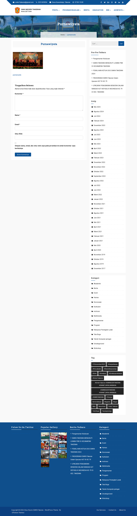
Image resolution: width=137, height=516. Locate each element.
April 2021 (97, 227)
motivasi (97, 311)
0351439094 (42, 2)
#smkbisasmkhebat (115, 373)
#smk (94, 373)
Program (97, 325)
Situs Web (18, 134)
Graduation (97, 10)
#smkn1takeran (98, 378)
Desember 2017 (99, 268)
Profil (55, 10)
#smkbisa (102, 373)
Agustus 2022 (99, 181)
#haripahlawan (113, 364)
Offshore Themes (18, 513)
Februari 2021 (99, 236)
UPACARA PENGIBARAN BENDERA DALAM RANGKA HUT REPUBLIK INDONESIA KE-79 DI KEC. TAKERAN (107, 89)
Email (17, 124)
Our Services (101, 510)
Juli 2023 (97, 135)
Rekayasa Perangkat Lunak (103, 330)
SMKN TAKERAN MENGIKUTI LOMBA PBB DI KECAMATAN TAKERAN (81, 441)
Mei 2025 (97, 107)
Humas (96, 297)
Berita (86, 10)
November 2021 (99, 204)
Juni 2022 (97, 190)
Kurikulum (97, 307)
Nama (17, 115)
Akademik (97, 284)
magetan (107, 402)
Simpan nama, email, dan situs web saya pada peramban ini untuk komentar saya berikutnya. (45, 147)
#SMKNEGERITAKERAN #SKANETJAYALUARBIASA (107, 391)
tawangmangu (107, 411)
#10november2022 (99, 364)
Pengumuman (98, 321)
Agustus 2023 (99, 130)
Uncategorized (99, 344)
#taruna (109, 397)
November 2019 (99, 255)
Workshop (97, 348)
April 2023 (97, 148)
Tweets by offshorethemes (21, 433)
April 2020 (97, 250)
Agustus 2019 (99, 264)
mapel (115, 402)
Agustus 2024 (99, 111)
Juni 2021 (97, 218)
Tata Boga (97, 334)
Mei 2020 (97, 245)
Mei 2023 (97, 144)
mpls (94, 406)
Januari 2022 (98, 199)
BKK (107, 10)
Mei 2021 (97, 222)
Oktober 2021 (98, 208)
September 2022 (100, 176)
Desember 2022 (99, 162)
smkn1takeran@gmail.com (24, 2)
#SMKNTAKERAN (98, 397)
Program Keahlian (71, 10)
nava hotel (102, 406)
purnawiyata (49, 44)
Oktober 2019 (98, 259)
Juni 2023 (97, 139)
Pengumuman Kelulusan (101, 59)
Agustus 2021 (99, 213)
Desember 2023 (99, 125)
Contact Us (112, 510)
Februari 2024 (99, 121)
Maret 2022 (98, 195)
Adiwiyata (118, 10)
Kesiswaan (97, 302)
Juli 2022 (97, 185)
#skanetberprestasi (110, 369)
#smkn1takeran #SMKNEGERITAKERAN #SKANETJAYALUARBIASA (107, 384)
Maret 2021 (98, 232)
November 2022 (99, 167)
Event (96, 293)
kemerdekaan (97, 402)
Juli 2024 (97, 116)
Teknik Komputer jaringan (102, 339)
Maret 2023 (98, 153)
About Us (122, 510)
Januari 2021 (98, 241)
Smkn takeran (113, 406)
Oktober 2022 (98, 172)
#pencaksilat (97, 369)
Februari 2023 (99, 158)
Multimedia (98, 316)
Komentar (19, 94)
